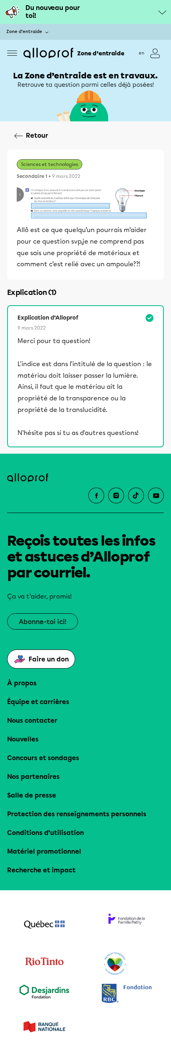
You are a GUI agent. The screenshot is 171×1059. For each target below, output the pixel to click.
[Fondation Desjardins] (44, 994)
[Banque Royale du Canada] (126, 994)
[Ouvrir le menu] (12, 53)
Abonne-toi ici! (42, 622)
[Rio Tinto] (44, 964)
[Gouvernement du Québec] (44, 925)
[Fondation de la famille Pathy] (126, 925)
